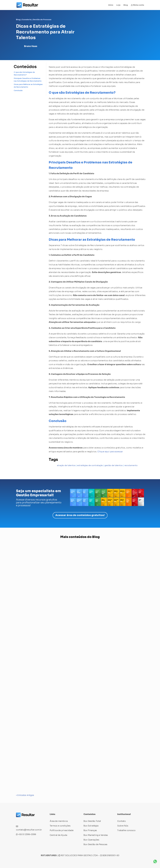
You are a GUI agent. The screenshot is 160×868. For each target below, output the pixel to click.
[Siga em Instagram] (23, 820)
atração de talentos (66, 465)
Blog (126, 5)
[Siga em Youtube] (33, 820)
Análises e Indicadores (30, 635)
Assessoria (24, 744)
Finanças (51, 777)
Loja (118, 5)
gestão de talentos (113, 465)
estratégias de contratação (90, 465)
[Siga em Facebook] (18, 820)
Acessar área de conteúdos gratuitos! (80, 515)
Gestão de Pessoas (42, 19)
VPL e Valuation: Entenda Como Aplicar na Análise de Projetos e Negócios (53, 630)
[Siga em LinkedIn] (28, 820)
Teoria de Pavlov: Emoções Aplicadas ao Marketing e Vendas (46, 740)
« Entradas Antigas (25, 795)
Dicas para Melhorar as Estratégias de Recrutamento (28, 85)
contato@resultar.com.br (29, 829)
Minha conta (138, 5)
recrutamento (131, 465)
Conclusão (18, 90)
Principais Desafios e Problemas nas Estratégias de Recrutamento (28, 79)
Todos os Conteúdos (67, 777)
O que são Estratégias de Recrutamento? (24, 73)
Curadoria (26, 19)
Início (110, 5)
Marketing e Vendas (46, 744)
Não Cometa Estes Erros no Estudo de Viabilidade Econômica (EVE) (49, 772)
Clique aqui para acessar (110, 451)
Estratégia (41, 777)
